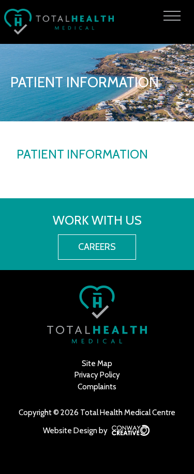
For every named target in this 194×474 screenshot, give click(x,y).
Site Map (97, 363)
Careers (97, 246)
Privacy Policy (97, 375)
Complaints (97, 386)
